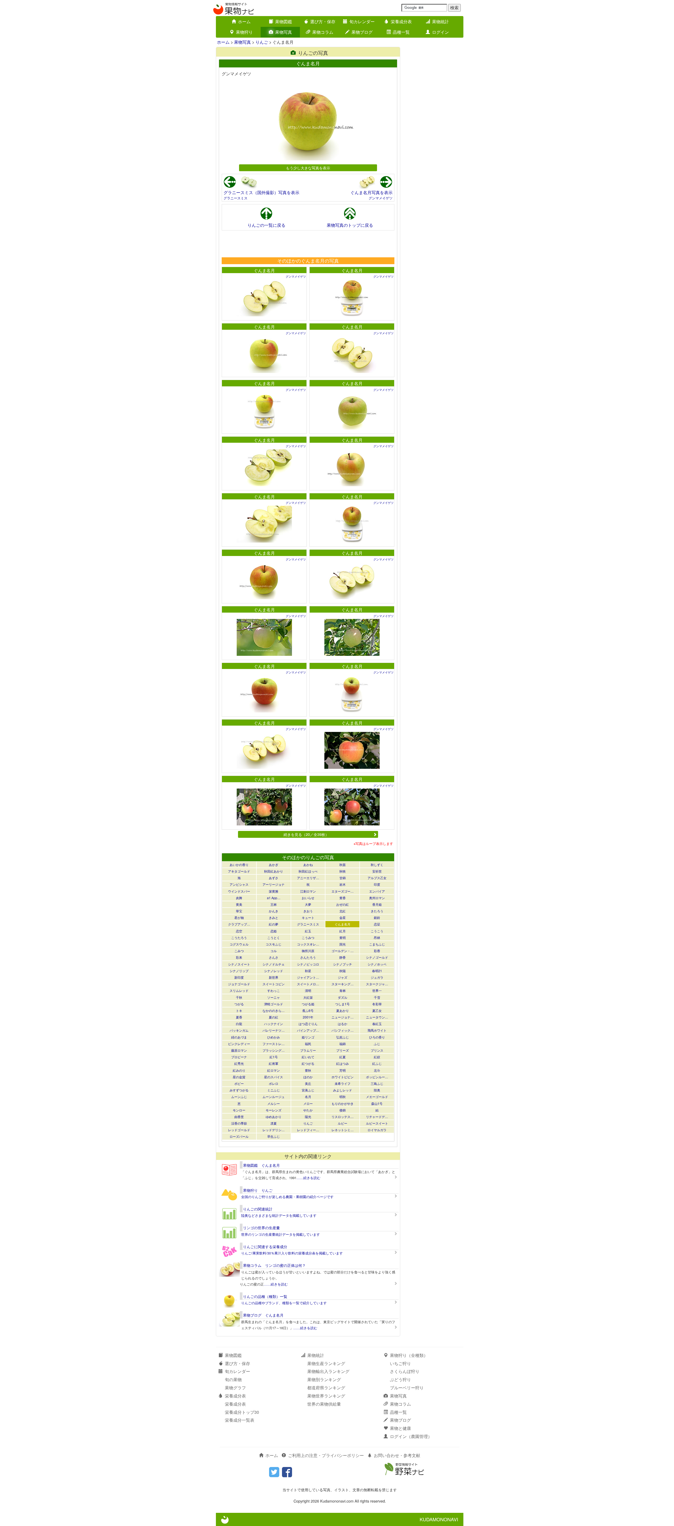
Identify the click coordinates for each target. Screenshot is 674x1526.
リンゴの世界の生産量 (261, 1227)
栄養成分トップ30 (242, 1412)
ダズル (342, 997)
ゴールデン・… (342, 950)
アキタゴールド (239, 871)
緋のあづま (239, 1037)
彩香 (377, 950)
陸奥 (377, 1090)
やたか (308, 1110)
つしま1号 (342, 1004)
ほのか (308, 1077)
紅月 (342, 931)
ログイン (440, 32)
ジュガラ (377, 977)
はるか (342, 1023)
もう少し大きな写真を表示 (308, 167)
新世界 (273, 977)
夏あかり (342, 1010)
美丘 (308, 1083)
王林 (273, 904)
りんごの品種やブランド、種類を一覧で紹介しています (284, 1302)
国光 (342, 944)
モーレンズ (273, 1110)
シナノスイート (239, 964)
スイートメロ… (308, 984)
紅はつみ (342, 1063)
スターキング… (342, 984)
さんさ (273, 957)
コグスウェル (239, 944)
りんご (261, 42)
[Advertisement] (307, 244)
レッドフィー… (308, 1130)
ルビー (342, 1123)
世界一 (377, 990)
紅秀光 (239, 1063)
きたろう (377, 911)
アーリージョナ (273, 884)
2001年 (308, 1017)
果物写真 (283, 32)
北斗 (377, 1070)
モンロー (239, 1110)
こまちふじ (377, 944)
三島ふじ (377, 1083)
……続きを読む (308, 1177)
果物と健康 (400, 1428)
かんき (273, 911)
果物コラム (322, 32)
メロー (308, 1103)
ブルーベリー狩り (407, 1388)
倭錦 (342, 1110)
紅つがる (308, 1063)
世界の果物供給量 (324, 1404)
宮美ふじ (308, 1090)
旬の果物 (233, 1379)
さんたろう (308, 957)
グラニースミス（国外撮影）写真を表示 (261, 192)
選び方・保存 (322, 21)
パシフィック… (342, 1030)
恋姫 (273, 931)
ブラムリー (308, 1050)
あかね (308, 864)
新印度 (239, 977)
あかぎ (273, 864)
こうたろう (239, 937)
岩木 (342, 884)
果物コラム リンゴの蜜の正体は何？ (274, 1265)
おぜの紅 (342, 904)
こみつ (239, 950)
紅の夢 (273, 924)
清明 (308, 990)
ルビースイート (377, 1123)
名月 (308, 1096)
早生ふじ (273, 1136)
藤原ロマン (239, 1050)
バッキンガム (239, 1030)
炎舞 (239, 897)
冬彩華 (377, 1004)
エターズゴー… (342, 891)
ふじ (377, 1043)
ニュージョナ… (342, 1017)
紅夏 (342, 1057)
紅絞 (377, 1057)
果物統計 (440, 21)
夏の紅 (273, 1017)
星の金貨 (239, 1077)
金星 (342, 917)
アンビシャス (239, 884)
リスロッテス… (342, 1116)
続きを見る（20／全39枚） (306, 834)
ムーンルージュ (273, 1096)
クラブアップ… (239, 924)
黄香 (342, 897)
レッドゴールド (239, 1130)
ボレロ (273, 1083)
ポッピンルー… (377, 1077)
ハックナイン (273, 1023)
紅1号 (274, 1057)
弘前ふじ (342, 1037)
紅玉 (308, 931)
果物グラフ (235, 1388)
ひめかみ (273, 1037)
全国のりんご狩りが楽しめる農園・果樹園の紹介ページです (287, 1196)
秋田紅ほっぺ (308, 871)
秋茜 (342, 864)
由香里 (239, 1116)
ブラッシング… (273, 1050)
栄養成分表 (401, 21)
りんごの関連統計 (257, 1209)
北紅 (342, 911)
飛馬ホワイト (377, 1030)
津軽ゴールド (273, 1004)
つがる (239, 1004)
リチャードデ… (377, 1116)
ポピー (239, 1083)
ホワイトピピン (342, 1077)
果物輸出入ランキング (328, 1371)
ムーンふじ (239, 1096)
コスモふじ (273, 944)
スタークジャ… (377, 984)
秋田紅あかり (273, 871)
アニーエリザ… (308, 877)
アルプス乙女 (377, 877)
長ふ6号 (308, 1010)
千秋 (239, 997)
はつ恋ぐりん (308, 1023)
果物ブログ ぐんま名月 (263, 1315)
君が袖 (239, 917)
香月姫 (377, 904)
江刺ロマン (308, 891)
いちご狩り (400, 1363)
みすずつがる (239, 1090)
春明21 (377, 970)
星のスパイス (273, 1077)
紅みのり (239, 1070)
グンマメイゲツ (381, 197)
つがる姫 (308, 1004)
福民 (308, 1043)
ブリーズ (342, 1050)
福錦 (342, 1043)
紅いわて (308, 1057)
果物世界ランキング (326, 1396)
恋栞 (377, 924)
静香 (342, 957)
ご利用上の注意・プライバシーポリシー (326, 1455)
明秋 (342, 1096)
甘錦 (342, 877)
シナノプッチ (342, 964)
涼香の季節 (239, 1123)
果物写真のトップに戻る (350, 225)
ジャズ (342, 977)
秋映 (342, 871)
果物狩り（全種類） (409, 1355)
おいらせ (308, 897)
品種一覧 (401, 32)
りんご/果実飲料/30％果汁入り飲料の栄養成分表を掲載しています (292, 1253)
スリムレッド (239, 990)
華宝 (239, 911)
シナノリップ (239, 970)
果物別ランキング (324, 1379)
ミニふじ (273, 1090)
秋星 (308, 970)
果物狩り (244, 32)
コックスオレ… (308, 944)
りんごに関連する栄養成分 (265, 1246)
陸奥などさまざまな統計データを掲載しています (278, 1215)
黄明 (342, 937)
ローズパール (239, 1136)
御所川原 (308, 950)
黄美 (239, 904)
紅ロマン (273, 1070)
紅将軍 (273, 1063)
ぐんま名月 (264, 270)
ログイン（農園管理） (411, 1436)
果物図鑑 (283, 21)
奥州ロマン (377, 897)
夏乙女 (377, 1010)
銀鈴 (377, 917)
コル (273, 950)
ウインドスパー (239, 891)
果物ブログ (362, 32)
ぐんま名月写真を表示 (371, 192)
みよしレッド (342, 1090)
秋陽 (342, 970)
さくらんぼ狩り (404, 1371)
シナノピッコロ (308, 964)
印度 (377, 884)
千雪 (377, 997)
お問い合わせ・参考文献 (397, 1455)
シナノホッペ (377, 964)
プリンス (377, 1050)
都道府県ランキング (326, 1388)
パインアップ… (308, 1030)
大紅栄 (308, 997)
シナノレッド (273, 970)
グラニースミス (235, 197)
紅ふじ (377, 1063)
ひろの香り (377, 1037)
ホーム (244, 21)
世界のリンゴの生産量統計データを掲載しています (280, 1234)
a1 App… (273, 897)
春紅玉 (377, 1023)
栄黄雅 (273, 891)
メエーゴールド (377, 1096)
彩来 (239, 957)
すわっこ (273, 990)
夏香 (239, 1017)
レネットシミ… (342, 1130)
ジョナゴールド (239, 984)
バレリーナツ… (273, 1030)
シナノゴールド (377, 957)
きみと (273, 917)
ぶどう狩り (400, 1379)
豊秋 (308, 1070)
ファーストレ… (273, 1043)
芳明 (342, 1070)
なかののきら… (273, 1010)
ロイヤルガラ (377, 1130)
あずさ (273, 877)
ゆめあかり (273, 1116)
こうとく (273, 937)
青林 (342, 990)
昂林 (377, 937)
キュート (308, 917)
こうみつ (308, 937)
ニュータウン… (377, 1017)
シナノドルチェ (273, 964)
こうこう (377, 931)
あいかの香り (239, 864)
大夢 (308, 904)
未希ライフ (342, 1083)
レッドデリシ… (273, 1130)
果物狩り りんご (257, 1190)
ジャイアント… (308, 977)
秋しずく (377, 864)
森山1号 (377, 1103)
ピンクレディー (239, 1043)
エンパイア (377, 891)
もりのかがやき (342, 1103)
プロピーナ (239, 1057)
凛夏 (273, 1123)
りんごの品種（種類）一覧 (265, 1296)
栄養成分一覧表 (239, 1420)
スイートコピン (273, 984)
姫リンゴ (308, 1037)
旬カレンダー (362, 21)
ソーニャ (273, 997)
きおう (308, 911)
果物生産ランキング (326, 1363)
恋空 (239, 931)
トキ (239, 1010)
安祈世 (377, 871)
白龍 (239, 1023)
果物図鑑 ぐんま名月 (261, 1165)
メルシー (273, 1103)
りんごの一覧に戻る (266, 225)
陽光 (308, 1116)
